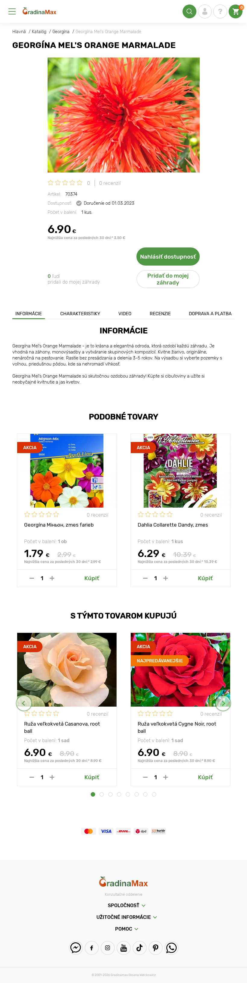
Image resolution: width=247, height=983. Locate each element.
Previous (24, 703)
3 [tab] (110, 794)
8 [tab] (154, 794)
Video (124, 313)
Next (223, 703)
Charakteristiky (80, 313)
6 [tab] (136, 794)
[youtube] (124, 948)
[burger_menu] (12, 11)
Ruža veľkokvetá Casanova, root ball (62, 727)
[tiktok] (140, 948)
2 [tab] (101, 794)
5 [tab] (128, 794)
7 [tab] (145, 794)
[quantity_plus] (52, 578)
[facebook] (92, 948)
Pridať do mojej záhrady (168, 279)
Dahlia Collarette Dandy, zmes (173, 525)
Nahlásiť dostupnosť (168, 256)
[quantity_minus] (32, 578)
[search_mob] (189, 11)
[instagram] (108, 948)
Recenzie (160, 313)
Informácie (28, 313)
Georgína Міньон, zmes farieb (59, 525)
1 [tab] (93, 794)
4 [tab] (119, 794)
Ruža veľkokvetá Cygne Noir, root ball (177, 727)
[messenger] (76, 948)
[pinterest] (156, 948)
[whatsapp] (171, 948)
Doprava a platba (210, 313)
